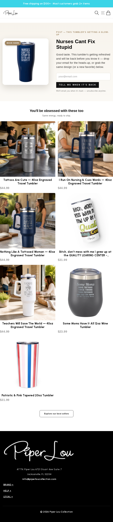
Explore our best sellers (56, 413)
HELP (7, 490)
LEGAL (8, 496)
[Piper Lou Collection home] (39, 450)
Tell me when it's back (77, 85)
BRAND (8, 484)
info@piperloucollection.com (39, 479)
